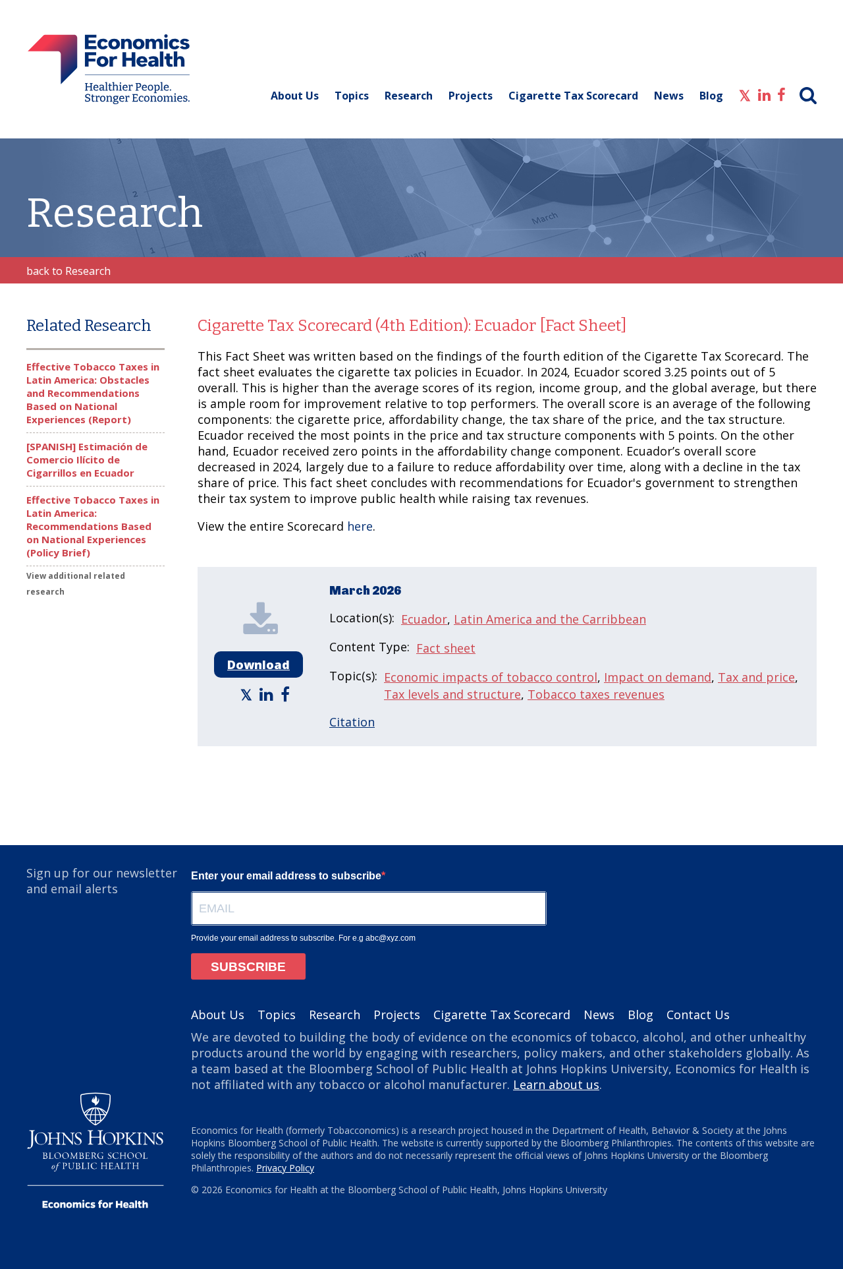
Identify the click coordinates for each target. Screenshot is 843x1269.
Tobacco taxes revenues (596, 694)
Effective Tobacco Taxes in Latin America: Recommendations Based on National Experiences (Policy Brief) (92, 526)
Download (258, 664)
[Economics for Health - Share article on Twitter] (248, 694)
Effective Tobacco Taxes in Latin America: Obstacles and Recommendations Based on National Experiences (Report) (92, 393)
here (360, 526)
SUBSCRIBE (248, 967)
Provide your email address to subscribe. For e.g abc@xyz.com (303, 938)
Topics (352, 95)
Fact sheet (446, 648)
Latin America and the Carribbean (550, 619)
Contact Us (698, 1014)
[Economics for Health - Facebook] (781, 93)
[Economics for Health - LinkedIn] (764, 93)
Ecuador (424, 619)
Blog (711, 95)
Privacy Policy (285, 1168)
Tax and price (756, 677)
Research (409, 95)
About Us (295, 95)
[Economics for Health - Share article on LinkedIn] (268, 694)
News (669, 95)
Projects (471, 95)
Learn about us (556, 1084)
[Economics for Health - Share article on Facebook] (287, 694)
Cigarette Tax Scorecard (573, 95)
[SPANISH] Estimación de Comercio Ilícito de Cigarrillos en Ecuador (87, 459)
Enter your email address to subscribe (286, 875)
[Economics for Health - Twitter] (745, 93)
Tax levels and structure (452, 694)
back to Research (68, 271)
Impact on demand (657, 677)
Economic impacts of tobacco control (490, 677)
